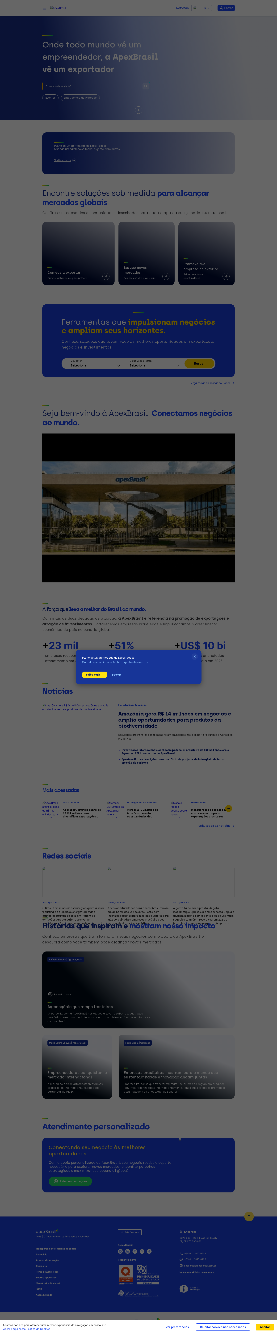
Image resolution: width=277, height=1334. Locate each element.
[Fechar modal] (195, 656)
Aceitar (265, 1327)
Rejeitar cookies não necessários (223, 1327)
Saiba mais (93, 674)
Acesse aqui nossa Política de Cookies (26, 1328)
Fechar (116, 674)
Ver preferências (177, 1327)
